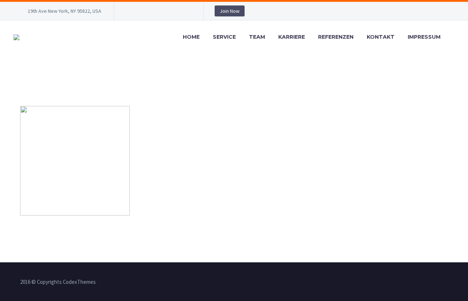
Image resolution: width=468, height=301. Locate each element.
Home (191, 37)
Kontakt (381, 37)
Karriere (291, 37)
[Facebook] (130, 12)
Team (257, 37)
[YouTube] (185, 12)
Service (224, 37)
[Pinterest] (174, 12)
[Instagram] (163, 12)
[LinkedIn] (141, 12)
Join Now (229, 11)
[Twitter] (152, 12)
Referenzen (336, 37)
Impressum (424, 37)
